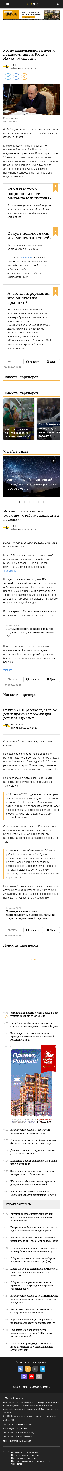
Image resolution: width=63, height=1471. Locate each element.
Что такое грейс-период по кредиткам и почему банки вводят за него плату (33, 1249)
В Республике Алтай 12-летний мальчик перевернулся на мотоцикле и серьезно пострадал (34, 1299)
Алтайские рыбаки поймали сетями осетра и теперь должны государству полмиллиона (32, 1217)
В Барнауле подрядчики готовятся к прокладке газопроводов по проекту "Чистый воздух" (31, 1285)
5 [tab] (38, 502)
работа (7, 670)
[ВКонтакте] (16, 76)
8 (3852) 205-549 (15, 1437)
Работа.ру (10, 570)
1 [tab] (19, 502)
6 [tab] (43, 502)
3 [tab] (29, 502)
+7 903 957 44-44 (15, 1424)
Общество (16, 68)
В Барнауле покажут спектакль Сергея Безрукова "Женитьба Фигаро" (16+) (32, 1260)
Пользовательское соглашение (25, 1455)
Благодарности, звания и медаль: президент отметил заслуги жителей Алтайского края (32, 1036)
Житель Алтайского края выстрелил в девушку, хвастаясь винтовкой (32, 1183)
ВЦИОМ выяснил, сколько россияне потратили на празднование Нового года (30, 632)
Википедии (26, 257)
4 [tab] (34, 502)
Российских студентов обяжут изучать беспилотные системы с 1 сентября (33, 1142)
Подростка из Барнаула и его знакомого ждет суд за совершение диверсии (33, 1229)
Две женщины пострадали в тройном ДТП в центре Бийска (32, 1152)
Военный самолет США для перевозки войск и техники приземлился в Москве (34, 1239)
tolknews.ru (17, 1398)
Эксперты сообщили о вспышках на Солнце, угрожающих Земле (31, 1311)
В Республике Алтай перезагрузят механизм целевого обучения (30, 1131)
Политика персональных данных (26, 1452)
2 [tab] (24, 502)
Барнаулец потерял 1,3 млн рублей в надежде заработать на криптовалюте (32, 1321)
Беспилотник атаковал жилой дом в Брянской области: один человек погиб (33, 1193)
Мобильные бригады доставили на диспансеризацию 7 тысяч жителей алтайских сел (31, 1346)
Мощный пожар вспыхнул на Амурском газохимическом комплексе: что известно (34, 1272)
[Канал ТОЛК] (51, 361)
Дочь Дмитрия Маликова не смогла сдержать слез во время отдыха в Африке (34, 1024)
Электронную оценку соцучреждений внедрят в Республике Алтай (32, 1172)
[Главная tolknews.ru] (31, 4)
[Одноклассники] (24, 76)
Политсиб (15, 728)
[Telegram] (8, 76)
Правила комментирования (24, 1458)
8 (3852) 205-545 (15, 1433)
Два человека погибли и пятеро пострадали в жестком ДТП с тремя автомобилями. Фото (31, 1333)
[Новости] (32, 361)
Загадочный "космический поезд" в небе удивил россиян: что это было (32, 484)
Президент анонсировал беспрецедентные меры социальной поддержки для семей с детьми (30, 915)
